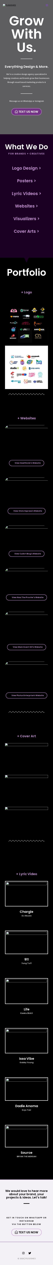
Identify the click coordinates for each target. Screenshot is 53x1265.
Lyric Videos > (26, 194)
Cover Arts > (26, 231)
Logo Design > (26, 168)
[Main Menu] (47, 5)
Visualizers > (26, 219)
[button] (26, 111)
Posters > (26, 181)
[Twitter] (29, 1253)
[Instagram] (23, 1253)
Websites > (26, 206)
